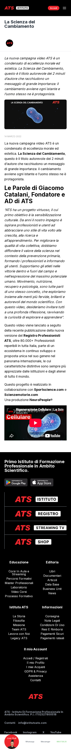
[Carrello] (41, 8)
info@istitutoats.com (32, 723)
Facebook (10, 732)
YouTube (55, 732)
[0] (41, 8)
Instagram (30, 732)
